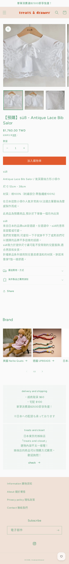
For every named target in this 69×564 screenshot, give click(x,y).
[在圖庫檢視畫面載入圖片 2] (34, 100)
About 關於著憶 (16, 491)
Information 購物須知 (19, 483)
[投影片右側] (42, 371)
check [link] (32, 462)
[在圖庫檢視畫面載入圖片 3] (55, 100)
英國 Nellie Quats (13, 360)
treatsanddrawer (38, 560)
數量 (5, 141)
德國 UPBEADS (42, 360)
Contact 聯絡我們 (17, 507)
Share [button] (10, 291)
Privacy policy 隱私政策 (21, 499)
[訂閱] (58, 530)
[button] (4, 12)
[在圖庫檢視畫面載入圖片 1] (13, 100)
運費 (14, 135)
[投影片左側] (27, 371)
